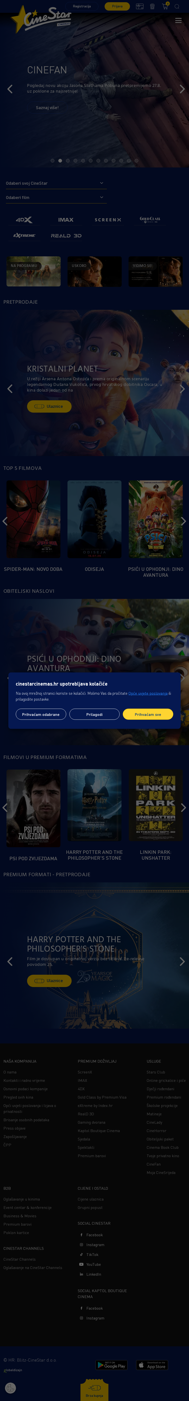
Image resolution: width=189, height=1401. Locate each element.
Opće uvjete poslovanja (148, 693)
